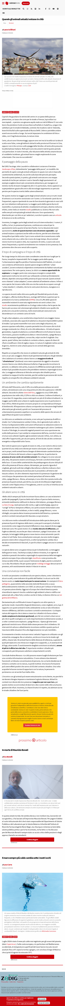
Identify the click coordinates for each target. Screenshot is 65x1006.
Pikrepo (19, 86)
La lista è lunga (8, 505)
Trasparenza (20, 982)
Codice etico (12, 982)
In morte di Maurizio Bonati (15, 749)
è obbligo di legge (43, 563)
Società (16, 112)
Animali (11, 112)
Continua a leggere (32, 839)
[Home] (13, 3)
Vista (5, 23)
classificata (36, 558)
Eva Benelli (7, 756)
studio (28, 209)
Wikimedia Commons (49, 931)
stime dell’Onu (29, 392)
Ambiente (5, 112)
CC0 (29, 86)
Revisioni (11, 23)
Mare (15, 937)
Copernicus (11, 944)
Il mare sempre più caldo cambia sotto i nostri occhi (26, 857)
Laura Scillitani (9, 29)
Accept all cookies (43, 1003)
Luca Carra (7, 864)
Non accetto (42, 999)
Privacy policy (4, 982)
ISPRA (32, 300)
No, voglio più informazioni (26, 1004)
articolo (58, 215)
